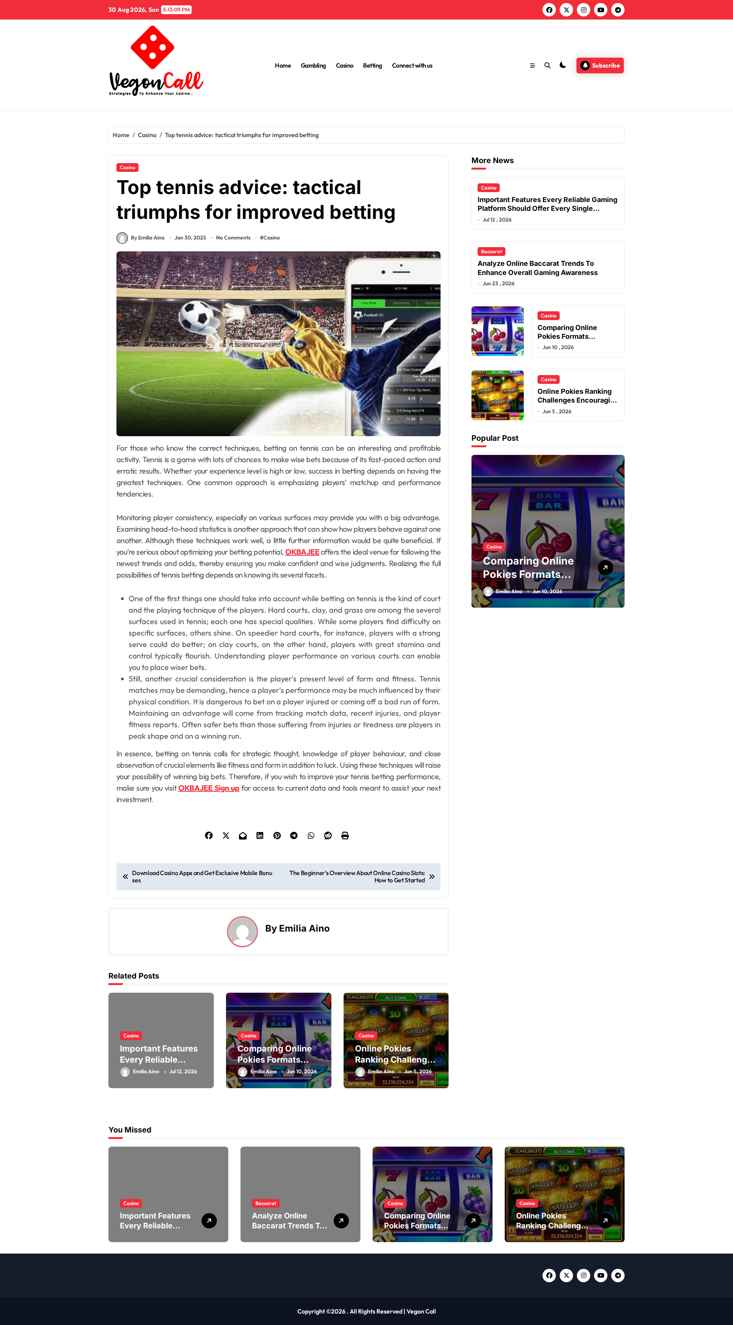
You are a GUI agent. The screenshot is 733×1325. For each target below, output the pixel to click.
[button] (617, 531)
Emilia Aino (304, 928)
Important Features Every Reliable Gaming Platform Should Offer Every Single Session (547, 209)
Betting (372, 65)
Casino (345, 65)
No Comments (233, 237)
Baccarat (491, 251)
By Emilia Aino (148, 237)
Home (283, 65)
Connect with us (412, 65)
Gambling (313, 65)
